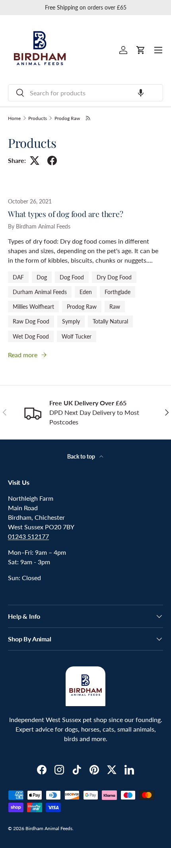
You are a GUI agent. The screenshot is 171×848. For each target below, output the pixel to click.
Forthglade (117, 291)
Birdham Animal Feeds (48, 828)
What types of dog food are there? (65, 214)
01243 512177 (28, 536)
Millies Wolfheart (33, 306)
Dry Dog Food (114, 277)
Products (37, 118)
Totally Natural (110, 321)
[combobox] (85, 93)
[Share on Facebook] (52, 160)
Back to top (81, 456)
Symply (71, 321)
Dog (42, 277)
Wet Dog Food (31, 336)
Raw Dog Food (31, 321)
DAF (18, 277)
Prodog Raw (67, 118)
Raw (114, 306)
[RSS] (88, 118)
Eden (86, 291)
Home (14, 118)
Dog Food (72, 277)
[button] (141, 93)
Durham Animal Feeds (40, 291)
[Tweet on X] (34, 160)
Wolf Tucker (76, 336)
